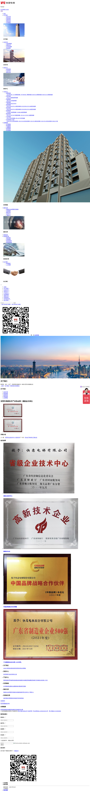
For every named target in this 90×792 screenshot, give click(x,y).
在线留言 (3, 700)
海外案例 (8, 128)
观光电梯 (8, 104)
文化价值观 (9, 46)
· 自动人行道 (55, 121)
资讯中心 (5, 67)
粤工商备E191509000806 (55, 711)
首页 (4, 13)
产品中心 (5, 91)
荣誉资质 (8, 21)
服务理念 (8, 212)
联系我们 (8, 263)
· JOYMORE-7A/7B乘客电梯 (13, 94)
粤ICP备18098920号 (23, 711)
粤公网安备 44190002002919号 (40, 711)
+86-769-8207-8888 (5, 304)
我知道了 (16, 750)
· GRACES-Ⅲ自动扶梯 (35, 121)
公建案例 (8, 127)
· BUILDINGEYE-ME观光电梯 (28, 106)
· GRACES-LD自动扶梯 (12, 121)
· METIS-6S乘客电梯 (37, 94)
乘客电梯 (8, 93)
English (7, 9)
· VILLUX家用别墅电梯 (12, 97)
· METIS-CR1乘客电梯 (47, 94)
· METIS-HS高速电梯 (11, 100)
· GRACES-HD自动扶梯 (24, 121)
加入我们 (5, 261)
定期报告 (8, 239)
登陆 (2, 11)
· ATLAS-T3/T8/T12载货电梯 (27, 115)
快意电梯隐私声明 (5, 703)
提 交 (2, 744)
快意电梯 (16, 709)
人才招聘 (8, 264)
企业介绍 (8, 16)
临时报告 (8, 237)
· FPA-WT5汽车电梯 (20, 118)
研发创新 (8, 18)
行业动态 (8, 70)
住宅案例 (8, 124)
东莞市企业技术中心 (10, 437)
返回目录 (17, 437)
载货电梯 (8, 113)
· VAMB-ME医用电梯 (21, 112)
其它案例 (8, 130)
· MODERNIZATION (11, 103)
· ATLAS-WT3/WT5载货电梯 (13, 115)
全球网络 (8, 22)
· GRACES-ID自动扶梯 (46, 121)
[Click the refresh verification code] (22, 743)
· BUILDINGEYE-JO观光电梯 (13, 106)
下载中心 (8, 215)
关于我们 (5, 15)
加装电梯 (8, 102)
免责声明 (30, 711)
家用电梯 (3, 709)
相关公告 (8, 72)
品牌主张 (8, 45)
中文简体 (3, 9)
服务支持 (5, 207)
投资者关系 (6, 236)
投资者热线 (9, 242)
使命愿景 (8, 48)
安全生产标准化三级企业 (31, 437)
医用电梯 (8, 110)
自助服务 (8, 210)
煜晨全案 (21, 709)
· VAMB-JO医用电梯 (11, 112)
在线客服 (36, 335)
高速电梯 (8, 99)
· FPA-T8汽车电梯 (10, 118)
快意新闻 (8, 69)
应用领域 (5, 122)
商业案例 (8, 125)
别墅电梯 (8, 96)
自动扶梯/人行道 (10, 119)
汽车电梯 (8, 116)
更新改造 (5, 234)
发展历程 (8, 19)
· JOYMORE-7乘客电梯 (26, 94)
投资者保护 (9, 240)
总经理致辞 (9, 43)
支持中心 (8, 213)
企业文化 (5, 42)
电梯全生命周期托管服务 (12, 209)
